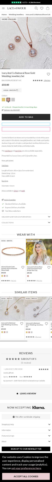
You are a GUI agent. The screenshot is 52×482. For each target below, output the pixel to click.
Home (4, 14)
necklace (8, 151)
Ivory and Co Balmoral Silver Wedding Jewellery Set (34, 324)
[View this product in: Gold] (2, 276)
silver (16, 191)
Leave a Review (27, 393)
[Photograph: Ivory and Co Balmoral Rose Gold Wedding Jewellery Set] (26, 43)
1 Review (47, 80)
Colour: (4, 96)
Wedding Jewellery (16, 14)
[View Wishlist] (42, 8)
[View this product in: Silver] (7, 276)
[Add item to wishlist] (48, 74)
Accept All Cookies (26, 476)
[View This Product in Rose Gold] (8, 99)
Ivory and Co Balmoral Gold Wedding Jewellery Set (9, 324)
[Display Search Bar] (36, 8)
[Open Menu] (3, 8)
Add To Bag (26, 117)
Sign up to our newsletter (26, 449)
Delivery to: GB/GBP (12, 110)
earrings (18, 151)
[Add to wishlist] (23, 267)
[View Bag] (47, 8)
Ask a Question (10, 200)
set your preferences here (26, 468)
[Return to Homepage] (16, 8)
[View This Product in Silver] (13, 99)
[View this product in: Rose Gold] (4, 276)
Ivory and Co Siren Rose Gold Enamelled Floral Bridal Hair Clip (34, 268)
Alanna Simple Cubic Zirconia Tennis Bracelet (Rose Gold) (9, 268)
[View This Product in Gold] (3, 99)
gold (23, 191)
